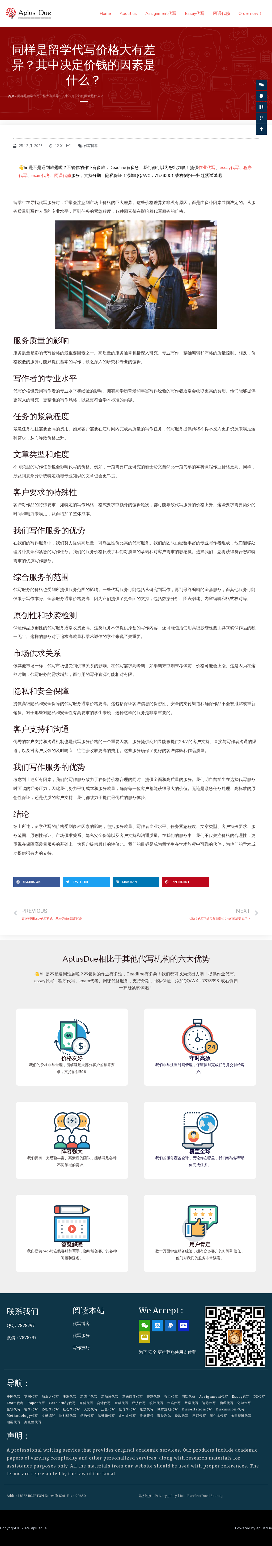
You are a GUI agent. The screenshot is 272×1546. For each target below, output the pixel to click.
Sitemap (217, 1496)
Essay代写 (195, 13)
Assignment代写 (160, 13)
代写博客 (91, 146)
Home (105, 13)
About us (128, 13)
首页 (11, 96)
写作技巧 (81, 1347)
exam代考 (40, 176)
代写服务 (81, 1335)
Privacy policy (166, 1496)
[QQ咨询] (261, 96)
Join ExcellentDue (194, 1496)
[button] (36, 882)
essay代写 (229, 168)
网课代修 (221, 13)
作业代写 (206, 168)
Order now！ (250, 13)
